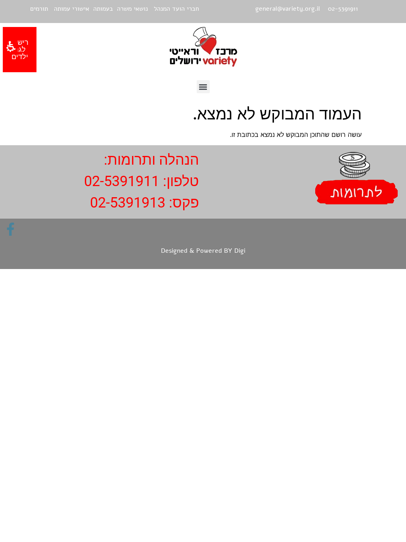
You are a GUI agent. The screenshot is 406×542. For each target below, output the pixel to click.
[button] (203, 86)
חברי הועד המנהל (176, 8)
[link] (10, 229)
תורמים (39, 8)
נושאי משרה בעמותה (120, 8)
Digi (239, 250)
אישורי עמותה (71, 8)
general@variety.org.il (287, 8)
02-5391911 (121, 181)
